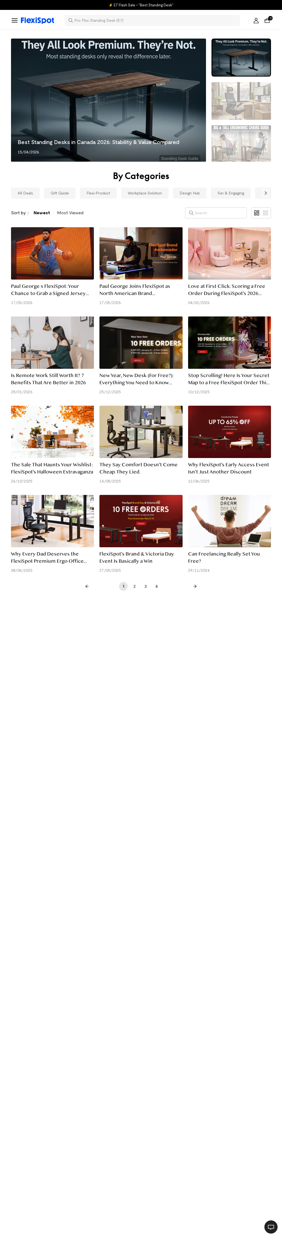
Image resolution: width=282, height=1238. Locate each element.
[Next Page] (195, 586)
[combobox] (155, 20)
